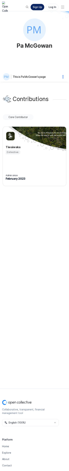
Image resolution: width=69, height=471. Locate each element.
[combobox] (30, 422)
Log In (52, 7)
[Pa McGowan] (7, 76)
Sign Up (37, 7)
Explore (6, 452)
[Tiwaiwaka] (10, 136)
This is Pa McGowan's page (29, 76)
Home (5, 446)
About (5, 459)
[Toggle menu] (63, 7)
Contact (7, 465)
